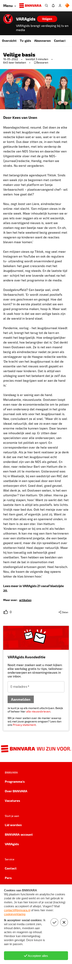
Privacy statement (24, 724)
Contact (60, 40)
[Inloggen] (60, 5)
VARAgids (25, 19)
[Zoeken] (46, 5)
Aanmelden (20, 699)
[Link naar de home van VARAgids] (8, 19)
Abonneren (42, 40)
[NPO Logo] (67, 5)
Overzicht (9, 40)
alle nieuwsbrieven (38, 711)
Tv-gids (25, 40)
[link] (25, 600)
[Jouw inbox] (53, 5)
